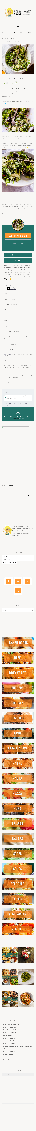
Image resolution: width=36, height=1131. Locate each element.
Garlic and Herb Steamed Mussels (13, 1041)
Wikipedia (23, 147)
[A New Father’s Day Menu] (10, 984)
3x (14, 288)
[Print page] (13, 85)
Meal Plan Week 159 (9, 1038)
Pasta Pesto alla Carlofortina (12, 1030)
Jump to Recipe (13, 78)
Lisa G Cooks (18, 12)
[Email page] (5, 85)
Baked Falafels (7, 1035)
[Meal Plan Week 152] (10, 962)
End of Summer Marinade (11, 1024)
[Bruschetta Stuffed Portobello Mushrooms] (26, 962)
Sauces (11, 485)
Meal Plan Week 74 (9, 1051)
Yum (3, 1116)
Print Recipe (23, 78)
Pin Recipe (19, 260)
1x (8, 288)
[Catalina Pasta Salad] (26, 1006)
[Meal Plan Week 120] (10, 1006)
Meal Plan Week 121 (9, 1027)
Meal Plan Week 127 (9, 1032)
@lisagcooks (16, 418)
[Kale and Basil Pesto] (26, 984)
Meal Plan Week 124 (9, 1057)
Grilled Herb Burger (9, 1059)
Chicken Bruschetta (9, 1054)
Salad (8, 485)
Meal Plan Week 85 (9, 1043)
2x (11, 288)
